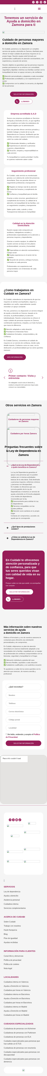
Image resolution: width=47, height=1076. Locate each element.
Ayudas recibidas (11, 942)
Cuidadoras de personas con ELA (17, 1037)
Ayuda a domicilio (11, 896)
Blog (6, 934)
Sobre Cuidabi (10, 922)
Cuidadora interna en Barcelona (17, 994)
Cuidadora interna (11, 904)
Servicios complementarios (15, 908)
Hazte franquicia (10, 930)
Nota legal (8, 968)
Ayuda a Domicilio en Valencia (16, 986)
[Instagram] (37, 2)
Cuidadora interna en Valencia (16, 982)
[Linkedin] (41, 2)
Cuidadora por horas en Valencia (17, 990)
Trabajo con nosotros (12, 926)
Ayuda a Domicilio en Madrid (15, 1011)
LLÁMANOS (25, 101)
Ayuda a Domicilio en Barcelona (17, 998)
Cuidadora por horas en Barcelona (18, 1003)
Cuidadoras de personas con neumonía (20, 1048)
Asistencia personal (12, 900)
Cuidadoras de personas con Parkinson (20, 1033)
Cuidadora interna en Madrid (15, 1007)
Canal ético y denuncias (13, 956)
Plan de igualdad (11, 938)
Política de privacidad (12, 960)
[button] (39, 8)
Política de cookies (11, 964)
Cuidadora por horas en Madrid (16, 1015)
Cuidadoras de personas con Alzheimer (20, 1029)
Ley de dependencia (12, 892)
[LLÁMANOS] (17, 101)
